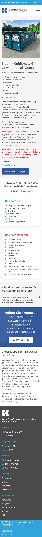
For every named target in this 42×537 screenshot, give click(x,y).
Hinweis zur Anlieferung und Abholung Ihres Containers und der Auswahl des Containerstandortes (18, 300)
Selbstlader (6, 489)
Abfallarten (6, 499)
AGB (3, 515)
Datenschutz (7, 530)
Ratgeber (6, 503)
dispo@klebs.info (12, 460)
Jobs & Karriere (8, 507)
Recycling (6, 485)
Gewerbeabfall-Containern (13, 124)
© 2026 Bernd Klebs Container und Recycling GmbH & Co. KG (17, 523)
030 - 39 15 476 (22, 340)
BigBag (5, 482)
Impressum (7, 534)
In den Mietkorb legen (15, 171)
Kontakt (5, 511)
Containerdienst (9, 478)
